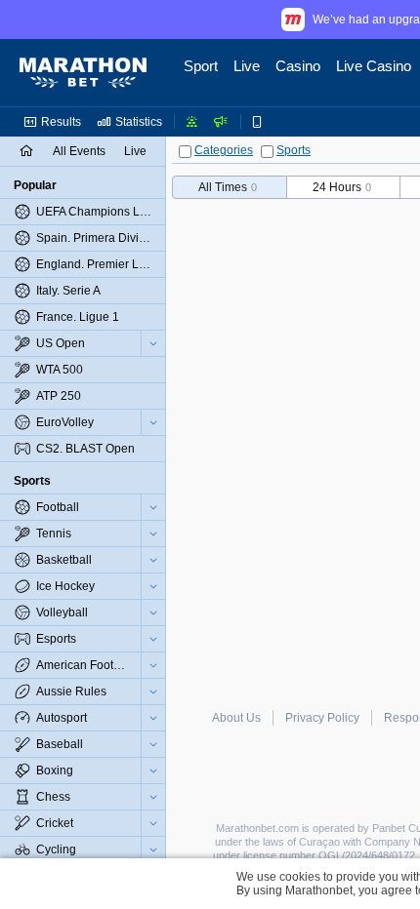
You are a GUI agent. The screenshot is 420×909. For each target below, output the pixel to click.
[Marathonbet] (83, 73)
